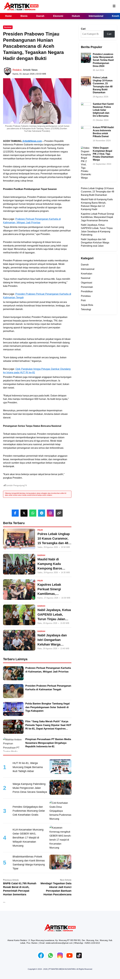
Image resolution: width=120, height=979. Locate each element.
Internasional (96, 16)
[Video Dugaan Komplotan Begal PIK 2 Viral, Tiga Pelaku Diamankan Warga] (86, 148)
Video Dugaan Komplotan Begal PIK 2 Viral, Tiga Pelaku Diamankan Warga (103, 154)
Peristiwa (86, 296)
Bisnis (24, 16)
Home (8, 16)
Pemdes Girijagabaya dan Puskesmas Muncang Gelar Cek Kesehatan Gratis (29, 810)
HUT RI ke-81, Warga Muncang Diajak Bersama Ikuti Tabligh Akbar (28, 767)
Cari (83, 29)
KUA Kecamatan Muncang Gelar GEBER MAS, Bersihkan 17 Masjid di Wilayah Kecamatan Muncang (28, 837)
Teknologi (86, 309)
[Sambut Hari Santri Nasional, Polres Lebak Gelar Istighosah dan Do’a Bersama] (86, 104)
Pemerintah (87, 287)
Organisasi (86, 282)
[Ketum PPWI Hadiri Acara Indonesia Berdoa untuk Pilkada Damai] (86, 127)
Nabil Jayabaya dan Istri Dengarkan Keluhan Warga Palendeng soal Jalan (95, 242)
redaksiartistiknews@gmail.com (59, 943)
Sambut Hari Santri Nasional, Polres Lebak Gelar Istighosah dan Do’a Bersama (103, 110)
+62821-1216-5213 (92, 943)
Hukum (76, 16)
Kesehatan (86, 273)
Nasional (7, 27)
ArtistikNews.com (32, 141)
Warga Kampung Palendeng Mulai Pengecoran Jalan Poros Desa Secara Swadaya (30, 787)
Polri (83, 300)
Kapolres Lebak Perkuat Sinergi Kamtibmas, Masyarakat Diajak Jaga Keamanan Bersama (97, 217)
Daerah (40, 16)
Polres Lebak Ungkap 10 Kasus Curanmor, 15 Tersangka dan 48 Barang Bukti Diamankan (97, 191)
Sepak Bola (87, 305)
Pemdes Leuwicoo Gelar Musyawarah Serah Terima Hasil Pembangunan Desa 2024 (103, 60)
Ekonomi (58, 16)
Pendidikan (87, 291)
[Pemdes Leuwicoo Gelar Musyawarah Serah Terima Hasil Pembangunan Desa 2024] (86, 54)
